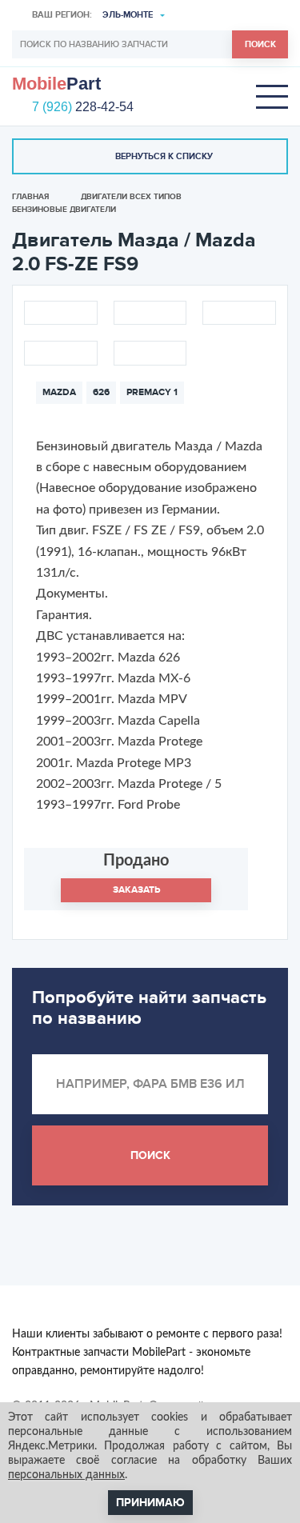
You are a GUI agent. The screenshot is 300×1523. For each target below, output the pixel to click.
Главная (30, 197)
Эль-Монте (127, 15)
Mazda (59, 392)
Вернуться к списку (164, 156)
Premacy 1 (152, 392)
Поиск (260, 44)
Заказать (136, 890)
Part (56, 84)
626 (101, 392)
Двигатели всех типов (131, 197)
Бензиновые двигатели (64, 209)
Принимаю (150, 1502)
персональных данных (66, 1475)
